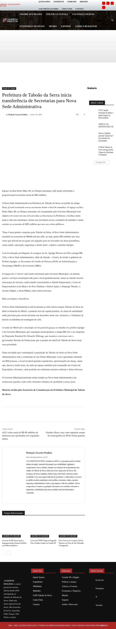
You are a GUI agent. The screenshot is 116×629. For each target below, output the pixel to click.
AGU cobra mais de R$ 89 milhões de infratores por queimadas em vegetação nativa (20, 435)
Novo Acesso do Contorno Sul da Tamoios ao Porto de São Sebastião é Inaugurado (71, 543)
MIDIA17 (104, 625)
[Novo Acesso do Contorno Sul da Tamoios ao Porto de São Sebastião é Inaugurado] (72, 528)
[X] (36, 122)
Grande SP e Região (9, 88)
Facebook (100, 580)
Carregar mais (101, 162)
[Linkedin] (50, 122)
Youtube (99, 605)
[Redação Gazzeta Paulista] (4, 114)
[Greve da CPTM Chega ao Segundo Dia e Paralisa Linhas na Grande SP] (44, 528)
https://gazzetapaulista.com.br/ (37, 457)
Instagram (100, 588)
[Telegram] (57, 122)
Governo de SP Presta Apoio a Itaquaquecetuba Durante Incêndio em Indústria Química (14, 543)
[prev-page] (4, 553)
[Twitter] (112, 3)
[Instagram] (108, 3)
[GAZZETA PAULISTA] (10, 20)
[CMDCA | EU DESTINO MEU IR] (93, 125)
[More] (71, 122)
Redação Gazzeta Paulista (18, 114)
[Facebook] (103, 3)
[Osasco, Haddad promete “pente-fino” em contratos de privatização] (93, 134)
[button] (112, 20)
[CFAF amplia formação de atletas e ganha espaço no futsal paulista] (93, 111)
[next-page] (9, 553)
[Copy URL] (64, 122)
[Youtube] (103, 7)
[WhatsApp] (43, 122)
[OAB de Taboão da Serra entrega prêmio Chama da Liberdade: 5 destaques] (93, 148)
